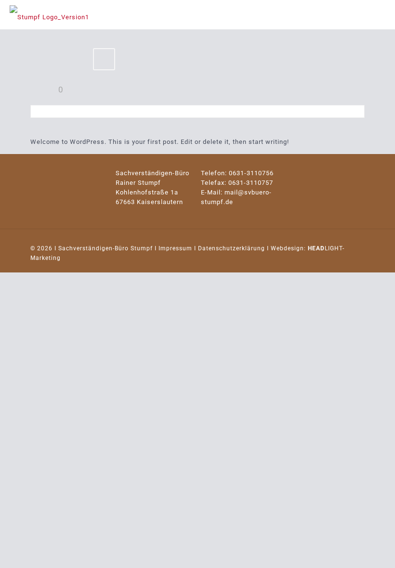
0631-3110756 (251, 173)
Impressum (175, 248)
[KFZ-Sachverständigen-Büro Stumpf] (49, 14)
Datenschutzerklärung (231, 248)
